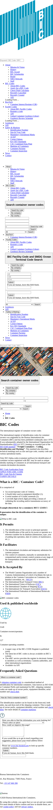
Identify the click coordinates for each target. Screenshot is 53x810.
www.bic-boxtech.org (20, 746)
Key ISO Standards (18, 141)
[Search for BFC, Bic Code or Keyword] (25, 60)
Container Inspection (18, 151)
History (13, 69)
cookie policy (8, 807)
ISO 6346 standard (7, 447)
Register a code (16, 111)
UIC (38, 584)
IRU (41, 582)
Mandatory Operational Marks (22, 135)
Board (12, 76)
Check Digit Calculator (19, 90)
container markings (28, 710)
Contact (8, 155)
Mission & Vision (17, 67)
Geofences (9, 123)
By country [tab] (15, 216)
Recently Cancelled (18, 93)
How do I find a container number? (13, 698)
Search (33, 229)
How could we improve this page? (16, 725)
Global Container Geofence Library (24, 116)
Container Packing (17, 148)
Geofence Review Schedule (21, 118)
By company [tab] (16, 213)
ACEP (13, 137)
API (12, 97)
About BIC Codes (17, 86)
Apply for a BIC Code (19, 88)
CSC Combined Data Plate (21, 144)
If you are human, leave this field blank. (23, 285)
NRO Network (16, 79)
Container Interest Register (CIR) (23, 104)
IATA (43, 589)
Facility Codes (11, 107)
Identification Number (19, 130)
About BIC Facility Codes (21, 109)
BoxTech (9, 102)
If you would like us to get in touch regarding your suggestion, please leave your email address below (22, 739)
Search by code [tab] (17, 210)
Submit (11, 282)
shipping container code (11, 682)
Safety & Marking (12, 128)
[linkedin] (2, 791)
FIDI (8, 593)
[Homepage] (26, 49)
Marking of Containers (19, 146)
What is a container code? (10, 677)
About (7, 65)
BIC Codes (9, 83)
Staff (12, 81)
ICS (39, 586)
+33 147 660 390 (11, 783)
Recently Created (17, 95)
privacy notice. (27, 807)
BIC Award (15, 72)
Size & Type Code (17, 132)
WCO (29, 579)
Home (7, 413)
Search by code (36, 227)
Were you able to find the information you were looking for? (26, 720)
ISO (15, 444)
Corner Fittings (16, 139)
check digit (14, 692)
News (7, 153)
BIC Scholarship (17, 74)
